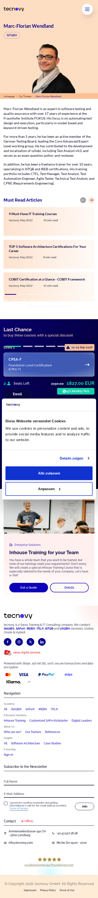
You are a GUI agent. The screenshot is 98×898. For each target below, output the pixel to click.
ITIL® (40, 628)
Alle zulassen (49, 473)
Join (84, 806)
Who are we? (12, 732)
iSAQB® (9, 628)
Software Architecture (25, 743)
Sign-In (8, 754)
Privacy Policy (48, 890)
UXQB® (65, 628)
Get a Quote (28, 587)
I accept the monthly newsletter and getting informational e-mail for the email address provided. (38, 805)
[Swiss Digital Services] (22, 652)
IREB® (31, 628)
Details (69, 587)
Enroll (17, 394)
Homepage (9, 96)
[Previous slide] (83, 200)
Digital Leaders (82, 720)
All (5, 709)
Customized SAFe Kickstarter (48, 720)
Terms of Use (66, 890)
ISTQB (49, 628)
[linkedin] (42, 642)
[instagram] (19, 642)
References (52, 732)
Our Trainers (25, 96)
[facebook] (7, 642)
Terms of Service (19, 808)
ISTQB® (12, 35)
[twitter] (30, 642)
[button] (10, 294)
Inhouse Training (14, 720)
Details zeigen (71, 458)
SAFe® (20, 628)
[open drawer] (87, 9)
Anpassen (46, 489)
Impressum (30, 890)
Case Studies (52, 743)
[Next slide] (91, 200)
